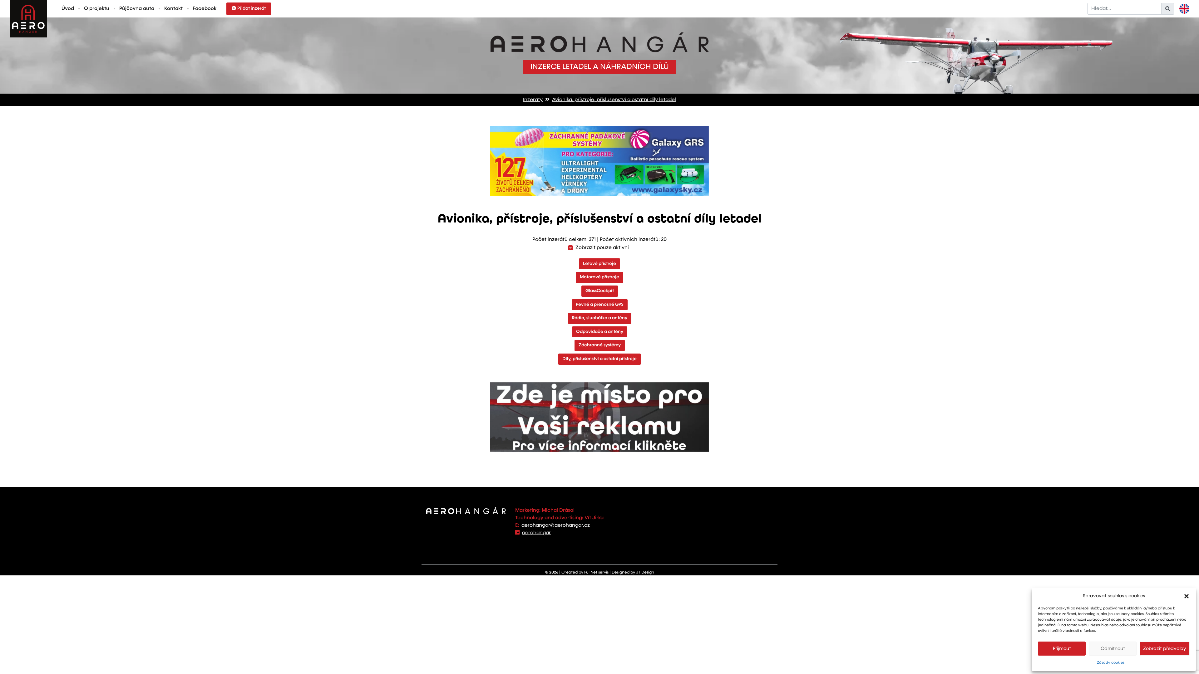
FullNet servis (596, 572)
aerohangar (536, 532)
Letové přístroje (599, 263)
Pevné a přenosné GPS (600, 304)
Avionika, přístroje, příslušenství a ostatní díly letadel (614, 99)
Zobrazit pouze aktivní (602, 247)
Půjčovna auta (136, 8)
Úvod (68, 8)
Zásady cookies (1110, 663)
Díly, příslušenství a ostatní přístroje (599, 359)
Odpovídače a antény (599, 332)
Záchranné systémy (600, 345)
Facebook (204, 8)
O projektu (96, 8)
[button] (1186, 596)
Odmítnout (1113, 648)
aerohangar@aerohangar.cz (555, 525)
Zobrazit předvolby (1164, 648)
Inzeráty (533, 99)
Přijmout (1062, 648)
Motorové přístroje (599, 277)
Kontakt (173, 8)
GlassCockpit (599, 291)
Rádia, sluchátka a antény (599, 318)
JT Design (645, 572)
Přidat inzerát (251, 8)
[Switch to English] (1184, 9)
